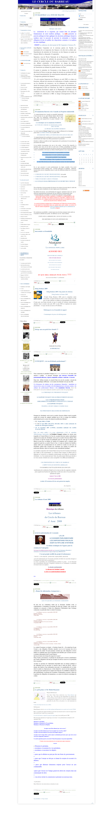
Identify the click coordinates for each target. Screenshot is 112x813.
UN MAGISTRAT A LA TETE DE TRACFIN (49, 15)
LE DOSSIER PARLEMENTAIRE (61, 538)
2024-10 (80, 173)
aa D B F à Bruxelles (25, 182)
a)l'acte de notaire (24, 75)
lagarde (47, 582)
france (51, 102)
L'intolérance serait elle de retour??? (85, 46)
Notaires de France (24, 246)
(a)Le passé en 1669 (82, 58)
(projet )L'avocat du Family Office (85, 63)
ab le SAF (23, 188)
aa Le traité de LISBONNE (26, 184)
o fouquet (73, 488)
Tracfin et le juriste (82, 145)
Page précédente (37, 798)
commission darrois (62, 222)
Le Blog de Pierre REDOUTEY (83, 106)
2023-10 (80, 180)
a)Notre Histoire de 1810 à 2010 (85, 119)
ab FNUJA (23, 186)
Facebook (40, 104)
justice (45, 102)
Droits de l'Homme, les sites (26, 214)
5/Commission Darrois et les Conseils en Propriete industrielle (54, 112)
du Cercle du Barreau (55, 517)
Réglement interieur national (83, 144)
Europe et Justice (24, 111)
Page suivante (45, 798)
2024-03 (80, 175)
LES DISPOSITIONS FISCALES (61, 540)
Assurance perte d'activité (26, 263)
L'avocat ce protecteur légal (83, 132)
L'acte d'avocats (84, 86)
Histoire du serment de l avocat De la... (85, 45)
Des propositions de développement (54, 320)
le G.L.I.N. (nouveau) (25, 232)
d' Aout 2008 (55, 521)
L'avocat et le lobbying (85, 71)
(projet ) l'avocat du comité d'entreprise (85, 61)
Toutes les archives (82, 185)
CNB (22, 202)
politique (54, 102)
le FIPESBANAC (55, 348)
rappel (22, 39)
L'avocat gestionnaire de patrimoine (85, 74)
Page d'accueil (69, 11)
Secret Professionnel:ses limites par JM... (85, 48)
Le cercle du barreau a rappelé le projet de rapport (45, 715)
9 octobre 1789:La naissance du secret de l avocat (85, 36)
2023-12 (80, 178)
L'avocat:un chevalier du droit (26, 125)
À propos (26, 13)
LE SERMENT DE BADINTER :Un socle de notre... (85, 43)
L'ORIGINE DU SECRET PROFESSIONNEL (47, 174)
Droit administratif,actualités (26, 212)
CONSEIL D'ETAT (24, 204)
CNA (22, 200)
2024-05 (80, 174)
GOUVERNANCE (24, 121)
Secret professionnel (25, 173)
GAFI (22, 222)
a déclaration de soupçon (25, 73)
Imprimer (60, 104)
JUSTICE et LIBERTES (25, 123)
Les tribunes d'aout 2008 (43, 499)
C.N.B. (22, 288)
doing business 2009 (41, 288)
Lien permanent (69, 101)
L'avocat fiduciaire (82, 72)
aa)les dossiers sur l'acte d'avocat (84, 121)
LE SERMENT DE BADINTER (26, 403)
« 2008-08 (64, 11)
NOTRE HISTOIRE (25, 163)
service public (23, 248)
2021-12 (80, 182)
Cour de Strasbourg (24, 210)
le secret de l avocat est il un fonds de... (86, 50)
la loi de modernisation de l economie (46, 533)
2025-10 (80, 171)
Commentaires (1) (55, 280)
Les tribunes (55, 513)
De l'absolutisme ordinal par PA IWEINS (86, 124)
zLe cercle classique (24, 175)
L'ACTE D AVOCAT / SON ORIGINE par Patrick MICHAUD (26, 35)
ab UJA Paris (23, 192)
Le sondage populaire (55, 247)
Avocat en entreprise (26, 136)
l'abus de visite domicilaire (83, 130)
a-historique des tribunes (25, 76)
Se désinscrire (83, 17)
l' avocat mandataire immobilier (84, 65)
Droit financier (25, 100)
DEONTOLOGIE (24, 105)
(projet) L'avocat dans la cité (83, 64)
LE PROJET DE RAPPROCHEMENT (55, 128)
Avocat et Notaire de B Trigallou (84, 102)
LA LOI (61, 536)
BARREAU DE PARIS (25, 286)
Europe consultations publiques (84, 127)
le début (22, 33)
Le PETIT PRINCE (24, 147)
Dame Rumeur (71, 695)
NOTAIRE (23, 161)
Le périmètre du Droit (25, 145)
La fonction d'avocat (25, 134)
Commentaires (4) (37, 102)
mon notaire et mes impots (55, 267)
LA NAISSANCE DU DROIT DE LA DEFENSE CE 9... (85, 33)
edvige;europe (36, 354)
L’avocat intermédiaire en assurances (85, 78)
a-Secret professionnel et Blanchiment (58, 101)
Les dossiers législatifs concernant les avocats (49, 580)
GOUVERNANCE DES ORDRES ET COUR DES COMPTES (27, 40)
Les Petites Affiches (45, 132)
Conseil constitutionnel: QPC (26, 96)
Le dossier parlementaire (55, 567)
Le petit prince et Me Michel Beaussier (47, 690)
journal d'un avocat (24, 226)
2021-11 (80, 184)
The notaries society (82, 110)
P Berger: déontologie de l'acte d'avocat (86, 138)
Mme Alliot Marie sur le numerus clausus (85, 137)
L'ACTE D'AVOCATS (25, 269)
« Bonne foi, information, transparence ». (48, 591)
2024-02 (80, 177)
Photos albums (23, 321)
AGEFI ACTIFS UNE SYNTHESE (61, 543)
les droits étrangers (24, 244)
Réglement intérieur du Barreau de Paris (85, 142)
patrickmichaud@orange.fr (26, 11)
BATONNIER (23, 89)
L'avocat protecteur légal (83, 75)
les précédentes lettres (26, 78)
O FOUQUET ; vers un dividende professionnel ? (50, 361)
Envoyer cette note (55, 29)
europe (47, 102)
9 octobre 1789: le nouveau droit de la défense (85, 31)
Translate (30, 26)
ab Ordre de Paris (24, 190)
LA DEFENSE (26, 383)
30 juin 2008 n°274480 (44, 421)
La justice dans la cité (25, 141)
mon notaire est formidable (43, 231)
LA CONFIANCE (26, 331)
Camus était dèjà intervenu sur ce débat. (42, 704)
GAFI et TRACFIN (25, 115)
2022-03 (80, 181)
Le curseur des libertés (25, 143)
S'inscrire (82, 15)
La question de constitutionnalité (84, 133)
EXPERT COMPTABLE (26, 113)
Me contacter (86, 24)
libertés (41, 354)
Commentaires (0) (46, 222)
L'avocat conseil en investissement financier (85, 67)
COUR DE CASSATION (26, 208)
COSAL (22, 206)
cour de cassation (72, 680)
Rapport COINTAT (24, 275)
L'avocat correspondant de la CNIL (85, 69)
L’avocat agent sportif (82, 76)
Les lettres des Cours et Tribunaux (85, 135)
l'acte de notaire (84, 104)
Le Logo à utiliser (84, 88)
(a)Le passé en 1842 (82, 60)
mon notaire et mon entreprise (55, 262)
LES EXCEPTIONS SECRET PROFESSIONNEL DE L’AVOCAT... (85, 38)
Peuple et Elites (81, 140)
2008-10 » (74, 11)
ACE (22, 194)
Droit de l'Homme (25, 98)
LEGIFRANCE (24, 238)
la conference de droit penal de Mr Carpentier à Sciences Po (58, 45)
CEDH (22, 95)
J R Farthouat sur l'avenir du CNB (85, 129)
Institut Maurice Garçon (25, 224)
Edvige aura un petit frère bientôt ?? (46, 329)
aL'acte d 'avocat (24, 87)
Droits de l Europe (82, 126)
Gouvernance (26, 51)
